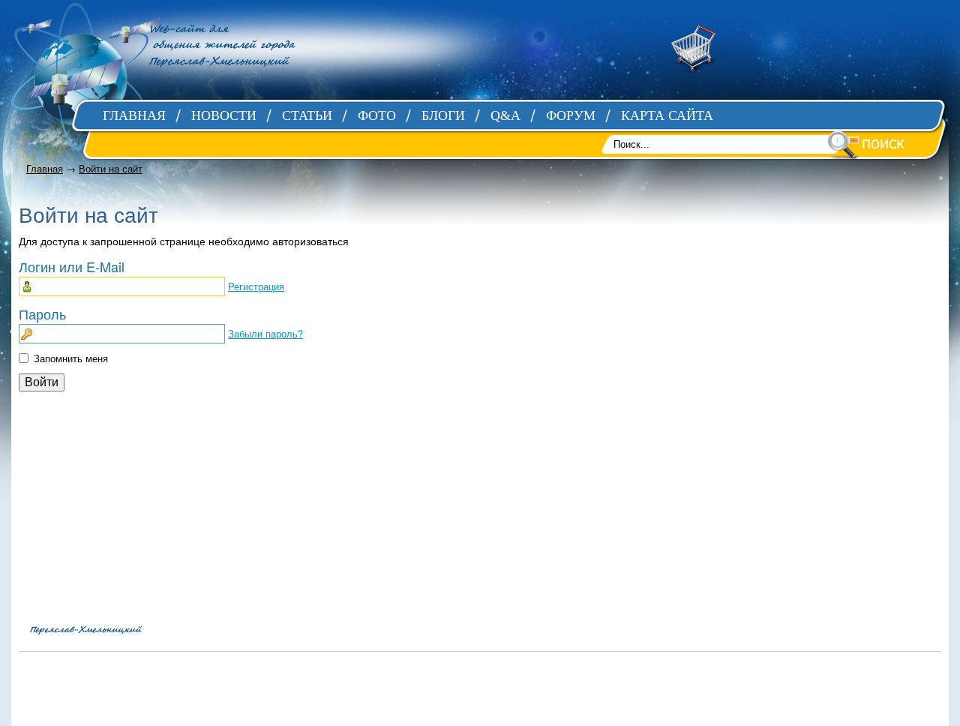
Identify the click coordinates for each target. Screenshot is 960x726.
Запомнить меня (71, 358)
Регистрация (256, 286)
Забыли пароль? (265, 333)
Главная (44, 168)
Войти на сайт (110, 168)
